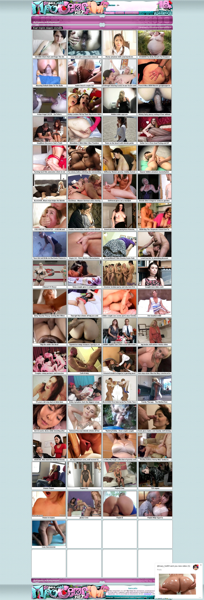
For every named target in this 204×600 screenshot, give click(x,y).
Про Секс (112, 5)
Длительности (165, 27)
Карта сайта (132, 588)
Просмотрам (154, 27)
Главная (119, 13)
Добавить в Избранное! (46, 22)
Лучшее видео (132, 13)
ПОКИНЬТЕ (147, 594)
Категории (109, 13)
